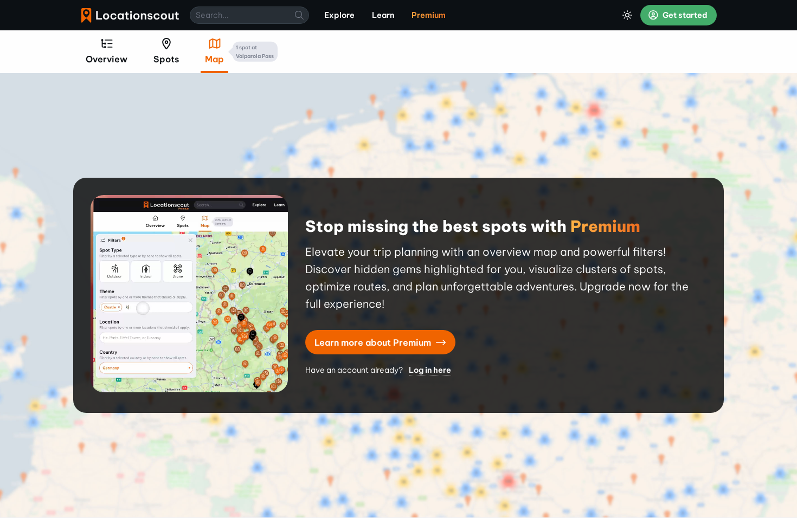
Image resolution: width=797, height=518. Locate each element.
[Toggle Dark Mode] (627, 15)
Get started (684, 15)
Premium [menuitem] (429, 15)
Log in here (430, 370)
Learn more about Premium (373, 342)
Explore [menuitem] (339, 15)
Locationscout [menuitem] (130, 15)
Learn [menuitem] (383, 15)
